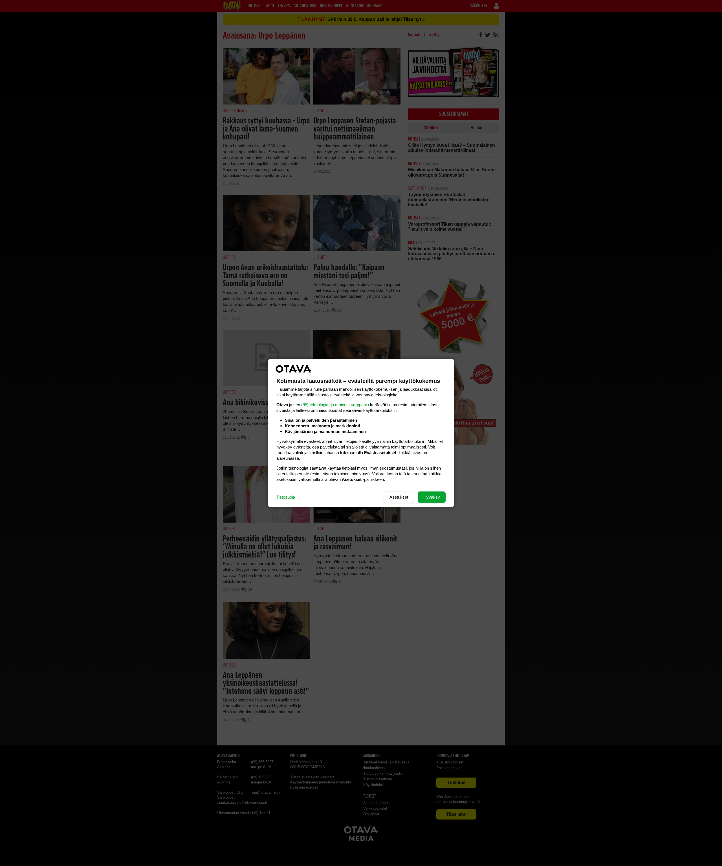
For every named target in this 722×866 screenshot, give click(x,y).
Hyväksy (431, 497)
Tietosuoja (285, 497)
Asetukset (398, 497)
